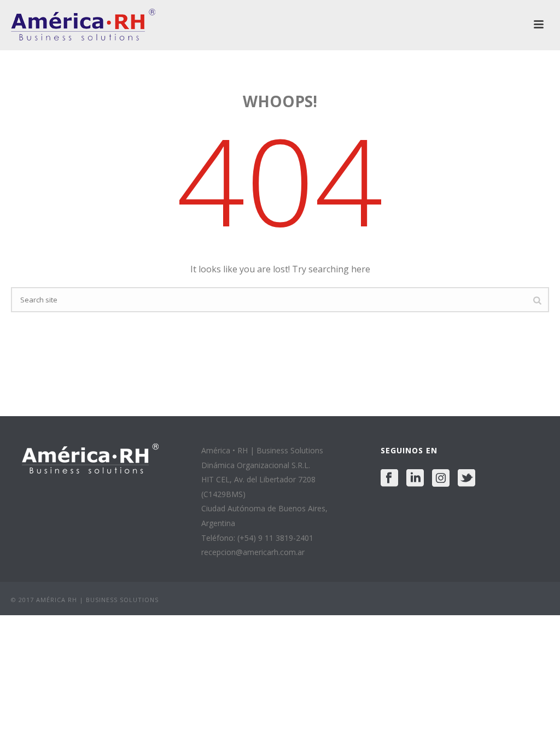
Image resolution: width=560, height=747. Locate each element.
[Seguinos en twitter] (466, 478)
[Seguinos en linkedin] (415, 478)
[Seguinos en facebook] (389, 478)
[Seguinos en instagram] (441, 478)
